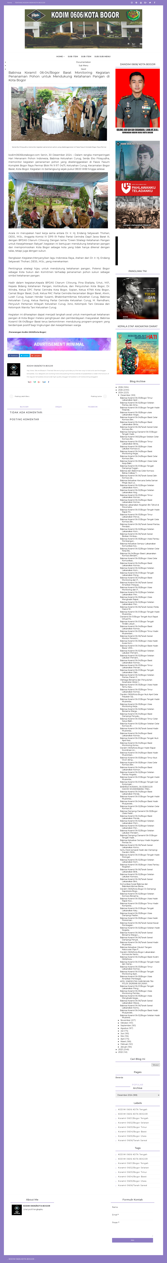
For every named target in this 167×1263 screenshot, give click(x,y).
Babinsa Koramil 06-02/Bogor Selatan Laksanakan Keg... (137, 491)
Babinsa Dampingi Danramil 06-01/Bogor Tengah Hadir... (138, 433)
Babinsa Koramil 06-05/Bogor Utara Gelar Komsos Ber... (138, 763)
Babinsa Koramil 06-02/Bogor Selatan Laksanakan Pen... (137, 593)
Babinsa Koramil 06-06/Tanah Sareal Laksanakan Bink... (136, 870)
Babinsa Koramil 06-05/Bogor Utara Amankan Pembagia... (136, 977)
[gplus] (145, 3)
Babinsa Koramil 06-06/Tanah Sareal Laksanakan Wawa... (136, 1002)
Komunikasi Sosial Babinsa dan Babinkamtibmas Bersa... (134, 885)
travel (83, 69)
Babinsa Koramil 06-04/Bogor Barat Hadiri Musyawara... (139, 802)
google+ (37, 356)
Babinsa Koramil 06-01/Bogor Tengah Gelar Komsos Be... (139, 520)
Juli (122, 1031)
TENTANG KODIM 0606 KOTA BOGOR (30, 3)
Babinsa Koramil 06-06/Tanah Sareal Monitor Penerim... (136, 637)
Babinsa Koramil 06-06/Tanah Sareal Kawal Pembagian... (139, 924)
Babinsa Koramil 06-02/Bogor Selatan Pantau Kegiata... (137, 773)
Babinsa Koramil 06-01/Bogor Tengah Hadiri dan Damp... (140, 963)
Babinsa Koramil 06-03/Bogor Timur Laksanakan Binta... (136, 442)
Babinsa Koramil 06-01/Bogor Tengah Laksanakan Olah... (137, 671)
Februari (124, 1044)
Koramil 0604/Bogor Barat (132, 1131)
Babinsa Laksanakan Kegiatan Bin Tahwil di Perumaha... (139, 506)
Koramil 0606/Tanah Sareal (132, 1140)
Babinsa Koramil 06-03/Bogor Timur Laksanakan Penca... (136, 515)
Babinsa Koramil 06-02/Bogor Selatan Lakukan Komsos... (137, 875)
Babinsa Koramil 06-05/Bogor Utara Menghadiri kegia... (136, 997)
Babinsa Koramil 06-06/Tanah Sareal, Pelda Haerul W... (139, 608)
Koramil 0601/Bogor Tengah (133, 1118)
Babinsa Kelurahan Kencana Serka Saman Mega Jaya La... (139, 481)
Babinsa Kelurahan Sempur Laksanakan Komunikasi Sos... (138, 545)
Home (9, 3)
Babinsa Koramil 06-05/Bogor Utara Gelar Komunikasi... (138, 559)
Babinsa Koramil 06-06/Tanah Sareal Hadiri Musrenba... (139, 729)
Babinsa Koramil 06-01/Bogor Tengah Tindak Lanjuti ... (137, 622)
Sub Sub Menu (102, 56)
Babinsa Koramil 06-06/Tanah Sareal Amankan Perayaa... (136, 583)
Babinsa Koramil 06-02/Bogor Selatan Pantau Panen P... (137, 676)
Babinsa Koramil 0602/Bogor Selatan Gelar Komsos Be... (139, 438)
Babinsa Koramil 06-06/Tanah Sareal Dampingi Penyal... (136, 938)
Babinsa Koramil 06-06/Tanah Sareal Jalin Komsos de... (138, 476)
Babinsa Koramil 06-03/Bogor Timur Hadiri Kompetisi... (139, 904)
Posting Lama (96, 396)
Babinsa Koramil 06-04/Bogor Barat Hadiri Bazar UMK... (139, 647)
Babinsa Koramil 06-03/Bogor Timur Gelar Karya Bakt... (139, 720)
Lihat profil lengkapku (33, 1209)
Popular (137, 1085)
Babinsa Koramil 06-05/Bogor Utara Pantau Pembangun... (139, 540)
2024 (120, 392)
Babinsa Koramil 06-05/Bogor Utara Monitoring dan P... (136, 588)
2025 (120, 390)
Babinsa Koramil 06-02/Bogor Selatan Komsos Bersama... (137, 895)
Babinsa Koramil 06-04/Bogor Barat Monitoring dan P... (136, 579)
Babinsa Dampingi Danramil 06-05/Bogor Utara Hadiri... (138, 812)
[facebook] (155, 3)
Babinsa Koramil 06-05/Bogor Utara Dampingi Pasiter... (136, 914)
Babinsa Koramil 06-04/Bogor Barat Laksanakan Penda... (136, 792)
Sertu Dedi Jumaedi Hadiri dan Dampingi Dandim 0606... (138, 851)
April (122, 1039)
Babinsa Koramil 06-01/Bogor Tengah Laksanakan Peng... (137, 574)
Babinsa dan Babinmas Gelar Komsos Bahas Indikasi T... (137, 472)
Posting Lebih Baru (22, 396)
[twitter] (150, 3)
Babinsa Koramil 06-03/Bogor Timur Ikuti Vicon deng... (138, 759)
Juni (122, 1033)
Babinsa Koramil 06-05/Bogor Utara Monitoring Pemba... (136, 992)
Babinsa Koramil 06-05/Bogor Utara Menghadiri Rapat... (136, 598)
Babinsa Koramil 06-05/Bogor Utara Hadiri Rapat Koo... (139, 899)
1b (29, 382)
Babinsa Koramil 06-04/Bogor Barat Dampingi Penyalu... (136, 715)
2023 (120, 1049)
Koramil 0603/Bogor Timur (132, 1127)
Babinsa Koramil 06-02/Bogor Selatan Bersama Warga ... (137, 710)
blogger (24, 407)
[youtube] (141, 3)
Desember (125, 395)
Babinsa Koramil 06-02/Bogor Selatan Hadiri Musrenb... (140, 1016)
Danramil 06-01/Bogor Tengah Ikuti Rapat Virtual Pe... (139, 618)
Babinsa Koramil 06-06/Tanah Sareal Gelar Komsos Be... (139, 428)
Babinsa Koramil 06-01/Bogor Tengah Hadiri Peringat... (140, 856)
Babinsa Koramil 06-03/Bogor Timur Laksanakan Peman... (136, 666)
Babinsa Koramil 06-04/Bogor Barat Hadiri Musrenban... (139, 754)
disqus (58, 407)
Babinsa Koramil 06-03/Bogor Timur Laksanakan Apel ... (136, 399)
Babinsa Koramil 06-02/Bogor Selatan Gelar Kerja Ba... (139, 549)
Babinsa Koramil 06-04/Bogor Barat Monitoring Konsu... (136, 744)
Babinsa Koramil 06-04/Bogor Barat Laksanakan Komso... (136, 501)
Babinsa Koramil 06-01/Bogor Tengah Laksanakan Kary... (137, 909)
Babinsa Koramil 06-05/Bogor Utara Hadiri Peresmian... (139, 919)
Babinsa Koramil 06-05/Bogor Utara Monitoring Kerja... (136, 705)
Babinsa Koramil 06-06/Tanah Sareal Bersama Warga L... (136, 934)
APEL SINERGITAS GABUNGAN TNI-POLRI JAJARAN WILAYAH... (137, 982)
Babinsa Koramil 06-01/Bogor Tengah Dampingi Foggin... (137, 467)
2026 (120, 387)
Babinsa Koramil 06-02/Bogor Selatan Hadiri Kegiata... (140, 929)
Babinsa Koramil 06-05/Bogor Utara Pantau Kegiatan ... (139, 865)
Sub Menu (83, 65)
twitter (25, 356)
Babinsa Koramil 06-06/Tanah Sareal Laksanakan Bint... (136, 880)
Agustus (124, 1028)
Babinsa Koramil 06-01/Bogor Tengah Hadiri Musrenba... (140, 613)
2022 (120, 1052)
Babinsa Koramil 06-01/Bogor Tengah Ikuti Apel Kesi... (139, 739)
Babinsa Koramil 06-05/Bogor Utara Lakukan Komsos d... (136, 447)
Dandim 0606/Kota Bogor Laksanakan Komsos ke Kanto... (137, 953)
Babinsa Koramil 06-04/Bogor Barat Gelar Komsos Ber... (138, 418)
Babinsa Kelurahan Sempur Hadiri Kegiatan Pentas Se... (139, 841)
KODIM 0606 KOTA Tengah (132, 1109)
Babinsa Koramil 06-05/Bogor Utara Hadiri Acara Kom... (139, 642)
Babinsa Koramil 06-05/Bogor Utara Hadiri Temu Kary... (139, 686)
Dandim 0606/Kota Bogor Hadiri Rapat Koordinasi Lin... (138, 749)
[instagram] (132, 3)
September (126, 1025)
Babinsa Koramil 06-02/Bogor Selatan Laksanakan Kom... (137, 486)
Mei (122, 1036)
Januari (124, 1047)
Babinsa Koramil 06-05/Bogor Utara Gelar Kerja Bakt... (138, 462)
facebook (14, 356)
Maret (123, 1041)
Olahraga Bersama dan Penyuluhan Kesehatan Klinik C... (136, 681)
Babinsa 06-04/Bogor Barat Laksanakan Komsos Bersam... (138, 554)
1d (43, 382)
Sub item (73, 56)
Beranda (119, 1077)
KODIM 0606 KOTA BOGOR (133, 1114)
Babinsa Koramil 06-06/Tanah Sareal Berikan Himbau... (136, 535)
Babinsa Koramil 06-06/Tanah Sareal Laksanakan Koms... (136, 846)
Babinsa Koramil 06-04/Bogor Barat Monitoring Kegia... (136, 452)
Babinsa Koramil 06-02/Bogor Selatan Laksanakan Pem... (137, 822)
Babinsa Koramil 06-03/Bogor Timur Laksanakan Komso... (136, 496)
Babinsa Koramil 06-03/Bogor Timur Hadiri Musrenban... (139, 632)
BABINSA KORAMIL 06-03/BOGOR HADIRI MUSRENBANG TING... (136, 788)
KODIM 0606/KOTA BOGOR (40, 366)
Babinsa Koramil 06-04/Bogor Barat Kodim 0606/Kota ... (139, 958)
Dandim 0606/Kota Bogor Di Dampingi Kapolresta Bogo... (138, 890)
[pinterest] (136, 3)
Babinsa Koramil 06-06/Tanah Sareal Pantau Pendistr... (140, 525)
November (125, 1020)
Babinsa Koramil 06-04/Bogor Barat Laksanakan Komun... (136, 768)
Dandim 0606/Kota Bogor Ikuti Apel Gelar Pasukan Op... (139, 695)
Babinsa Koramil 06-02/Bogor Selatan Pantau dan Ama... (137, 404)
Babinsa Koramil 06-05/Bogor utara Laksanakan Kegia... (136, 413)
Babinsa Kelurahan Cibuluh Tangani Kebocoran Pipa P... (136, 948)
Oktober (124, 1023)
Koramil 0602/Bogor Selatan (133, 1123)
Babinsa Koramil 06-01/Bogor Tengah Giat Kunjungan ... (139, 783)
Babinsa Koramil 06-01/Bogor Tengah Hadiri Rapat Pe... (140, 511)
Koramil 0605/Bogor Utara (132, 1136)
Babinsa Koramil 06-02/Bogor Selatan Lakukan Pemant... (137, 652)
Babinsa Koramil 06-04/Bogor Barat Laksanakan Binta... (136, 423)
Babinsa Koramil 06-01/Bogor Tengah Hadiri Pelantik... (140, 408)
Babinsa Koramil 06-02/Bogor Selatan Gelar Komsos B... (139, 724)
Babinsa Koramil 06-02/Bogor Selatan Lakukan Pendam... (137, 831)
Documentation (83, 62)
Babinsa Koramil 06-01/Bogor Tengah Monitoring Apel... (137, 972)
